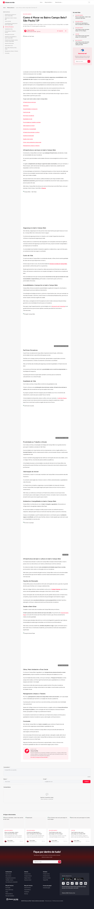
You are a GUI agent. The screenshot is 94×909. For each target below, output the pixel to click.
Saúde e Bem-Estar (9, 45)
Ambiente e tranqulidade (29, 129)
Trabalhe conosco (9, 880)
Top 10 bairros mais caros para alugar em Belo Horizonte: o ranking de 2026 (82, 43)
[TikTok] (72, 883)
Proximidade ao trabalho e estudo (32, 122)
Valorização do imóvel (28, 125)
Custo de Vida (8, 21)
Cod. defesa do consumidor (12, 882)
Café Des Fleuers (62, 398)
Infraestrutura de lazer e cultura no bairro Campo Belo (11, 41)
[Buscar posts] (89, 2)
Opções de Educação (9, 43)
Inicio (41, 2)
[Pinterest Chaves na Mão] (85, 883)
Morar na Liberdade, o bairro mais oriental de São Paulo (83, 17)
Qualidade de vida (27, 119)
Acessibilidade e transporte (30, 109)
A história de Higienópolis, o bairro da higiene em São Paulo (82, 24)
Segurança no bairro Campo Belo (11, 18)
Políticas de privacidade (58, 900)
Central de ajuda (46, 887)
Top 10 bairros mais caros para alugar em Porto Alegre (82, 30)
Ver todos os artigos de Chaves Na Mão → (40, 757)
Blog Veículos (58, 2)
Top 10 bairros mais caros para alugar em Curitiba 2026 (82, 36)
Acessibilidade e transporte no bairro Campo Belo (11, 24)
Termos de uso (48, 900)
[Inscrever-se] (89, 61)
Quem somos (8, 873)
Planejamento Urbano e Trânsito (11, 51)
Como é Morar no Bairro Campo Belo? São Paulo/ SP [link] (26, 7)
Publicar (87, 781)
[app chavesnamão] (67, 879)
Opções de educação (28, 135)
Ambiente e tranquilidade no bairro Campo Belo (10, 37)
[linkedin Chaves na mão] (81, 883)
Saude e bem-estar (28, 139)
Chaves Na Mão (34, 750)
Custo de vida (26, 112)
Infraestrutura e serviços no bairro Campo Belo (10, 15)
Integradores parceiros (11, 877)
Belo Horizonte (78, 40)
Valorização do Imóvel (9, 34)
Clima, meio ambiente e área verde (32, 142)
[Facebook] (63, 883)
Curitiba (77, 34)
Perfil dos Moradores (9, 26)
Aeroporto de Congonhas (58, 306)
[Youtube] (67, 883)
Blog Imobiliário (48, 2)
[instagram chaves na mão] (76, 883)
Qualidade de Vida (8, 29)
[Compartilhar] (65, 30)
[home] (12, 899)
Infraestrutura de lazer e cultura (31, 132)
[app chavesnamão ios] (78, 879)
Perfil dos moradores (28, 115)
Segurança (25, 105)
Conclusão (7, 53)
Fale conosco (8, 875)
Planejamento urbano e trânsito (31, 145)
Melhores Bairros (10, 7)
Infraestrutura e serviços (29, 102)
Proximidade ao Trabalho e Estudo (10, 32)
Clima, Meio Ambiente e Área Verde (10, 48)
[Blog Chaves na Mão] (9, 2)
